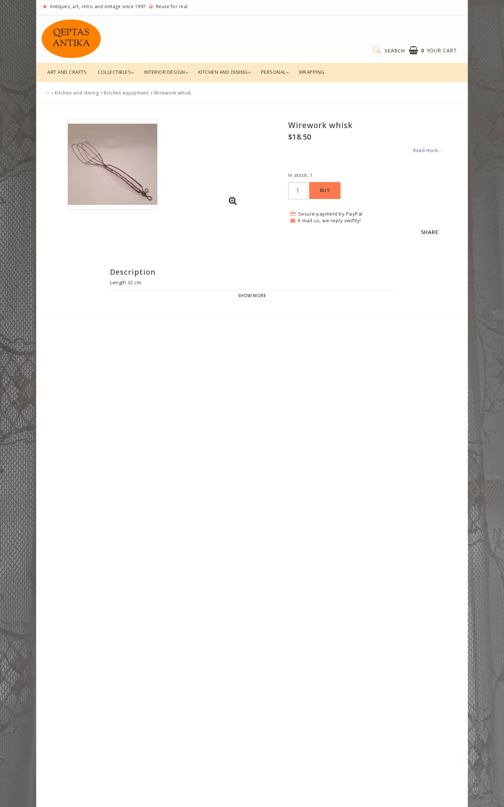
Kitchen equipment (126, 93)
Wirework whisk (172, 93)
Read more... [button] (427, 150)
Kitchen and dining (223, 72)
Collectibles (114, 72)
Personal (273, 72)
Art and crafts (67, 72)
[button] (433, 50)
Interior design (164, 72)
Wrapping (312, 72)
